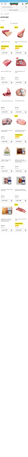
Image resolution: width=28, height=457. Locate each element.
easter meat (7, 13)
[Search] (26, 7)
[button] (2, 4)
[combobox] (13, 7)
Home (2, 13)
